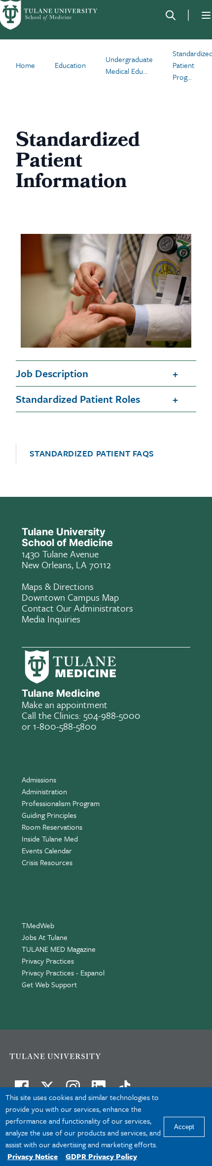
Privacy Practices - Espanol (63, 972)
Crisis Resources (47, 862)
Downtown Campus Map (70, 597)
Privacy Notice (32, 1156)
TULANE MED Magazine (59, 948)
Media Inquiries (51, 618)
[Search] (171, 15)
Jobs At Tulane (45, 937)
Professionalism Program (61, 803)
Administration (44, 791)
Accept (184, 1127)
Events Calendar (47, 850)
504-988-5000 (112, 715)
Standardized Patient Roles (78, 398)
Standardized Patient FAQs (92, 453)
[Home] (49, 15)
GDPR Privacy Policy (101, 1156)
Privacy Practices (48, 960)
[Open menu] (206, 15)
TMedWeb (38, 925)
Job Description (52, 373)
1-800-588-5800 (65, 726)
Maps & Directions (58, 586)
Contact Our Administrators (77, 608)
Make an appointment (64, 704)
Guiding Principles (49, 815)
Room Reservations (52, 826)
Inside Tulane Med (50, 838)
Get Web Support (49, 984)
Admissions (39, 779)
